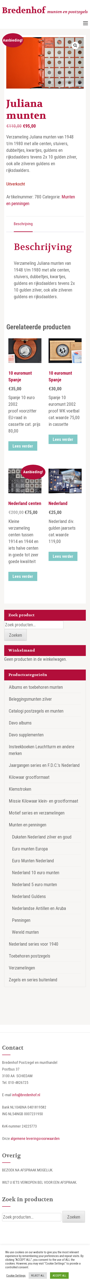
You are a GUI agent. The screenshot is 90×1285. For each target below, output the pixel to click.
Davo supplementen (26, 734)
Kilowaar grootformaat (29, 777)
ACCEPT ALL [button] (59, 1275)
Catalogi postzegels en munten (36, 711)
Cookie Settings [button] (16, 1275)
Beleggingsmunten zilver (30, 699)
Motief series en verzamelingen (36, 813)
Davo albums (20, 723)
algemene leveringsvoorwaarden (35, 1138)
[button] (75, 45)
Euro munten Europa (30, 848)
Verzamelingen (22, 967)
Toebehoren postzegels (29, 956)
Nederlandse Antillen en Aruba (39, 908)
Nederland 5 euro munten (34, 884)
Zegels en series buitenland (33, 979)
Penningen (21, 920)
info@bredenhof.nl (26, 1095)
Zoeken (15, 635)
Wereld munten (25, 932)
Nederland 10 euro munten (35, 872)
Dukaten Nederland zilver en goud (42, 837)
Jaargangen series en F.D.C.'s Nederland (44, 765)
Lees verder (23, 446)
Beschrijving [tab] (23, 224)
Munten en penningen (27, 824)
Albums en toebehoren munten (36, 687)
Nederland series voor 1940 (33, 944)
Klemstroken (20, 789)
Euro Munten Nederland (33, 860)
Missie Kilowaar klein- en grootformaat (43, 801)
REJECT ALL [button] (37, 1275)
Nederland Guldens (29, 896)
